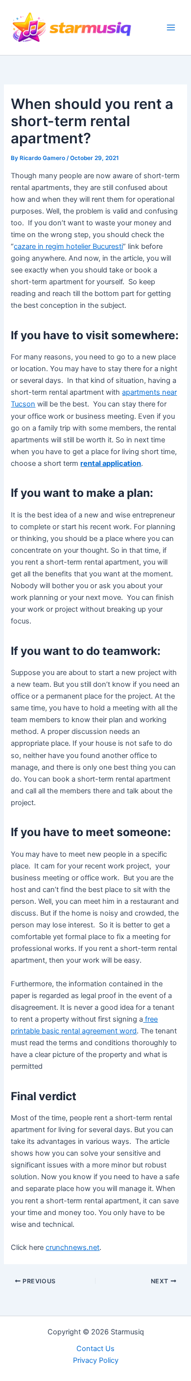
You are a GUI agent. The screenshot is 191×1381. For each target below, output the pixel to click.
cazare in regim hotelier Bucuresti (68, 246)
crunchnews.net (72, 1247)
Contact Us (95, 1348)
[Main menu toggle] (171, 27)
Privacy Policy (96, 1360)
